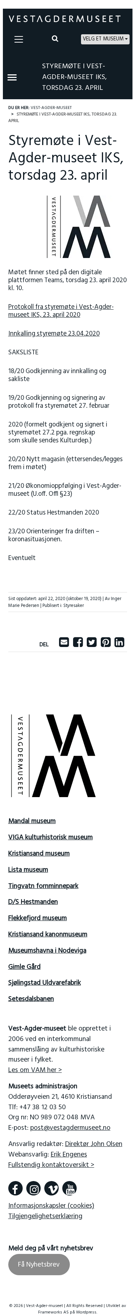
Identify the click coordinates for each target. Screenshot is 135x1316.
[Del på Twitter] (91, 645)
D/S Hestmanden (33, 902)
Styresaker (73, 605)
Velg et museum (103, 39)
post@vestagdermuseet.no (70, 1128)
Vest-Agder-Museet (51, 108)
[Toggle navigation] (18, 39)
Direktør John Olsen (93, 1144)
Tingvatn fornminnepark (43, 886)
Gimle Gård (24, 967)
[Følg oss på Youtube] (69, 1188)
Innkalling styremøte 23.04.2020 (54, 334)
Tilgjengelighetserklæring (45, 1216)
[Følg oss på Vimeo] (51, 1188)
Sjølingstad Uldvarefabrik (44, 983)
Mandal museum (32, 821)
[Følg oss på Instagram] (33, 1188)
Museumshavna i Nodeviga (47, 950)
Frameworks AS (53, 1312)
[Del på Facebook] (78, 645)
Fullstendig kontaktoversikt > (51, 1165)
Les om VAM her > (35, 1070)
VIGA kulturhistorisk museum (50, 837)
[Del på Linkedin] (119, 645)
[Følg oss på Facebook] (15, 1188)
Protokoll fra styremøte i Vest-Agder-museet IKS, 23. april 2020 (61, 311)
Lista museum (28, 870)
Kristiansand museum (39, 853)
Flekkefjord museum (37, 918)
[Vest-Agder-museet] (64, 19)
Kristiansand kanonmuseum (47, 934)
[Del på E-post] (64, 645)
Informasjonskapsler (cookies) (51, 1206)
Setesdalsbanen (31, 999)
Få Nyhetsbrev (39, 1264)
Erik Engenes (69, 1154)
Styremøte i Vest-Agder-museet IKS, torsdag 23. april (74, 77)
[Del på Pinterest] (106, 645)
